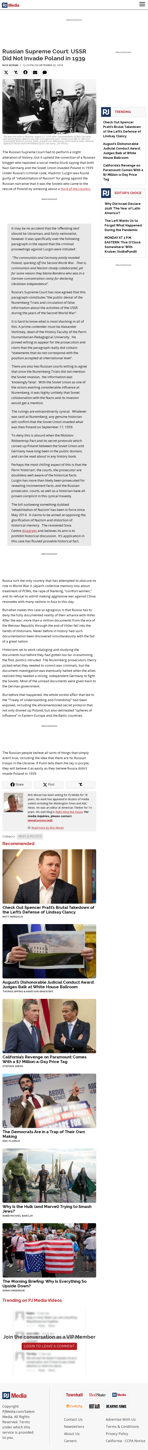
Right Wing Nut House (69, 812)
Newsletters (74, 1426)
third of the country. (76, 189)
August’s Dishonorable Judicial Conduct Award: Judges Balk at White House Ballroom (48, 984)
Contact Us (73, 1419)
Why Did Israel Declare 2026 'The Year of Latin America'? (123, 208)
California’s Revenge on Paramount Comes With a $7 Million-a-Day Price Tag (45, 1059)
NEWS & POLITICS (29, 836)
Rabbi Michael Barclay (18, 1216)
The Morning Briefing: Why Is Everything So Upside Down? (45, 1283)
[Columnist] (15, 802)
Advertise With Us (121, 1419)
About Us (72, 1433)
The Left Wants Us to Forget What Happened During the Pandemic (123, 225)
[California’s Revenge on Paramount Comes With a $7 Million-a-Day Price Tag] (49, 1025)
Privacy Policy (117, 1433)
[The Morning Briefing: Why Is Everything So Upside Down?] (49, 1249)
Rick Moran (10, 65)
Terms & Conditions (122, 1426)
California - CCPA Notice (125, 1440)
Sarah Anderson (14, 1290)
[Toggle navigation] (142, 4)
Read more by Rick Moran (47, 827)
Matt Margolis (13, 916)
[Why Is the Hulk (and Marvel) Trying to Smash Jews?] (49, 1175)
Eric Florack (11, 1141)
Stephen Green (13, 1066)
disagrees (29, 530)
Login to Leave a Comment (49, 1346)
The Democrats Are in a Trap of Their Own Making (44, 1134)
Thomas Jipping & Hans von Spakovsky (28, 991)
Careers (70, 1440)
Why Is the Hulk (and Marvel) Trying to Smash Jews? (47, 1209)
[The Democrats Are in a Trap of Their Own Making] (49, 1100)
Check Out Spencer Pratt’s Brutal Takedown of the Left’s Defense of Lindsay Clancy (48, 909)
